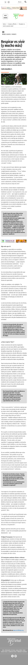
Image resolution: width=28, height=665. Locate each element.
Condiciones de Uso (12, 651)
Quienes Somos (4, 651)
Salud (24, 650)
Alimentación (8, 650)
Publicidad (19, 651)
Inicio (4, 24)
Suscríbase (24, 651)
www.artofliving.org (18, 630)
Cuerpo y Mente (12, 24)
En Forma (13, 650)
